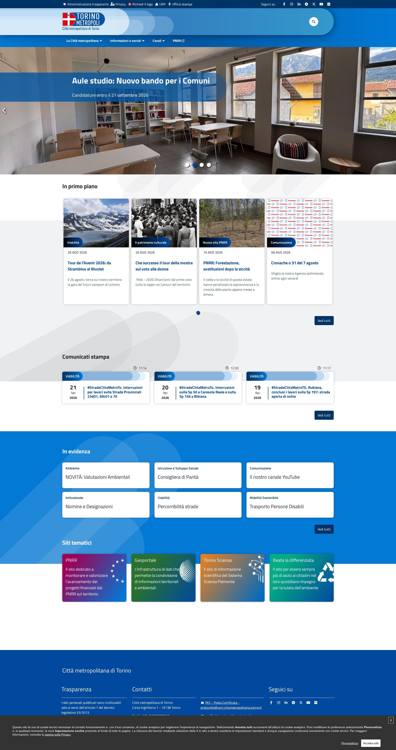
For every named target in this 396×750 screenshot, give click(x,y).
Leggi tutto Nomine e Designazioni (106, 505)
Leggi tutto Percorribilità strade (198, 505)
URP (162, 4)
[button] (313, 21)
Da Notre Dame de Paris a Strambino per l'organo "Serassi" (137, 85)
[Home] (85, 21)
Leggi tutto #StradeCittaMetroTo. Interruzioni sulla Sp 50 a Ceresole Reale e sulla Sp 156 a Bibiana (198, 388)
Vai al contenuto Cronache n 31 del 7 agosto (300, 251)
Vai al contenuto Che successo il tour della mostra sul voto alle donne (164, 251)
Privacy (121, 4)
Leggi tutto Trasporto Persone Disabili (290, 505)
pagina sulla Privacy (58, 734)
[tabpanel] (198, 110)
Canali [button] (157, 40)
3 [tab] (201, 165)
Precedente (4, 110)
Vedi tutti (326, 320)
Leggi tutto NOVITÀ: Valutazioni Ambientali (106, 475)
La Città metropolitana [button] (82, 40)
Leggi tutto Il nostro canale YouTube (290, 475)
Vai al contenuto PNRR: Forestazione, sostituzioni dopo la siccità (232, 251)
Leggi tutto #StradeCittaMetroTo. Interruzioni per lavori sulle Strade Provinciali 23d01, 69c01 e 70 (106, 388)
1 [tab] (187, 165)
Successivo (391, 110)
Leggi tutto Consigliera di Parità (198, 475)
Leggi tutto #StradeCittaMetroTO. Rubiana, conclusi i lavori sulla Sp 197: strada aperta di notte (290, 388)
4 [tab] (208, 165)
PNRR (177, 40)
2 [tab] (194, 165)
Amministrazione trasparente (88, 4)
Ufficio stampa (182, 4)
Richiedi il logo (142, 4)
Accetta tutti (370, 743)
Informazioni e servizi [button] (125, 40)
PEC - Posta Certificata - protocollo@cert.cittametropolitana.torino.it (231, 705)
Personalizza (349, 743)
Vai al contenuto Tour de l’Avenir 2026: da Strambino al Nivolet (96, 251)
